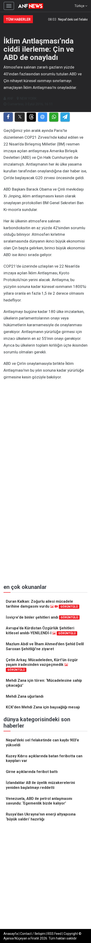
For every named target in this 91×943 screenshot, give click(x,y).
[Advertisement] (45, 430)
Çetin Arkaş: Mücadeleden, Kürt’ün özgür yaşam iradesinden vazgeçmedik (42, 664)
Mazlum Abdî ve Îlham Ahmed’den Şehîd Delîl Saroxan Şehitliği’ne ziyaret (45, 646)
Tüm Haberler (18, 19)
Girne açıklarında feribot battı (32, 771)
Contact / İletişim (32, 934)
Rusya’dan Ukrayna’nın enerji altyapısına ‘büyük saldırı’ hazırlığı (41, 816)
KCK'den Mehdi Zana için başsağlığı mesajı (43, 707)
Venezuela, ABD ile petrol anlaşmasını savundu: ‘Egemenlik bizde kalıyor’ (39, 801)
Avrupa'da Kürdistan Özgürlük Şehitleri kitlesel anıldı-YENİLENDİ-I (41, 630)
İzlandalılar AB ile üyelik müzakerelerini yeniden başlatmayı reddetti (40, 785)
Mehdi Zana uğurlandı (24, 696)
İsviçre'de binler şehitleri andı (42, 617)
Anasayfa (11, 934)
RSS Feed (54, 934)
